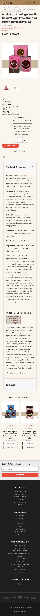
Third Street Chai (20, 559)
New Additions (20, 532)
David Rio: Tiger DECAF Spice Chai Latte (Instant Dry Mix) (29, 435)
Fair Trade (20, 526)
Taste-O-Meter (20, 494)
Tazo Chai (20, 556)
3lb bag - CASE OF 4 (22, 134)
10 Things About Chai (20, 491)
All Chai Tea (20, 516)
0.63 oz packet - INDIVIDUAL (21, 121)
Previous (2, 416)
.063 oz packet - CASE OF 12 (22, 124)
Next (37, 416)
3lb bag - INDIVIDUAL (22, 131)
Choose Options (10, 447)
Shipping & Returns (20, 497)
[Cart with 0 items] (34, 2)
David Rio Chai (20, 545)
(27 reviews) (17, 28)
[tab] (20, 167)
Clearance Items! (20, 529)
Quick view (10, 444)
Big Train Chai (20, 548)
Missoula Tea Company (20, 551)
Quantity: (20, 137)
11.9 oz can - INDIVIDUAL (22, 126)
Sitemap (20, 505)
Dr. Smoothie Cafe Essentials (20, 564)
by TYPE (20, 521)
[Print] (4, 157)
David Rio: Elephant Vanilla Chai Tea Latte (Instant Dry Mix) (10, 435)
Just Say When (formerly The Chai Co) (20, 553)
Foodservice (20, 534)
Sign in (16, 502)
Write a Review (7, 30)
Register (23, 502)
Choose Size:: (20, 118)
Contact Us (20, 499)
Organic (20, 524)
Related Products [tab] (18, 397)
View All (20, 572)
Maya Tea (20, 567)
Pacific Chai (20, 561)
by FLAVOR (20, 518)
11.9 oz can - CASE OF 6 (22, 129)
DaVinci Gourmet (20, 569)
